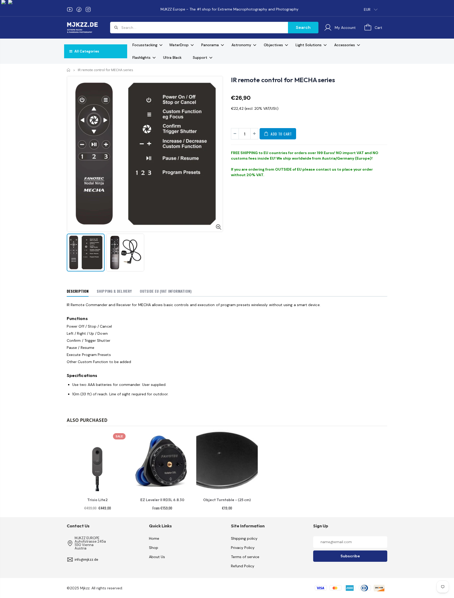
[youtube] (70, 9)
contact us (326, 169)
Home (69, 70)
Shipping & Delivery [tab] (114, 291)
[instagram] (88, 9)
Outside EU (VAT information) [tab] (166, 291)
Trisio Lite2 (97, 499)
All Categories (86, 51)
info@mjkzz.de (86, 559)
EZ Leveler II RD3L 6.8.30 (162, 499)
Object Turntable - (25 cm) (227, 499)
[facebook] (79, 9)
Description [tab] (78, 291)
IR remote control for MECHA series (283, 80)
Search (303, 27)
